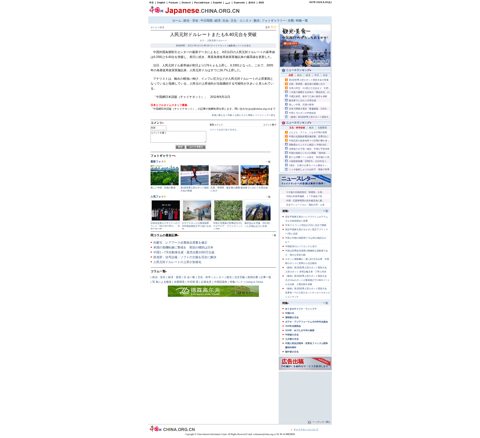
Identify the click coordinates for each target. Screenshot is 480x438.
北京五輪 (239, 277)
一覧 (274, 235)
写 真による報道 (161, 281)
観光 (229, 277)
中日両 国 (192, 281)
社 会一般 (189, 277)
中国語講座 (220, 281)
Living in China (254, 281)
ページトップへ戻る (265, 115)
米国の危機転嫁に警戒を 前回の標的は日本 (183, 247)
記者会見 (206, 281)
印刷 (230, 115)
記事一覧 (266, 277)
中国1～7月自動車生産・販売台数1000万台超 (183, 252)
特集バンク (236, 281)
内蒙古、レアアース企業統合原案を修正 (180, 242)
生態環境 (179, 281)
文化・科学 (204, 277)
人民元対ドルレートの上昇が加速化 (177, 262)
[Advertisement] (305, 395)
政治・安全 (158, 277)
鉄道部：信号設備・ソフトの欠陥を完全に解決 (184, 257)
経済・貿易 (174, 277)
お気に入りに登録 (244, 115)
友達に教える (218, 115)
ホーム (154, 27)
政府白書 (253, 277)
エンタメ (218, 277)
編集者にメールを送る (239, 45)
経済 (162, 27)
